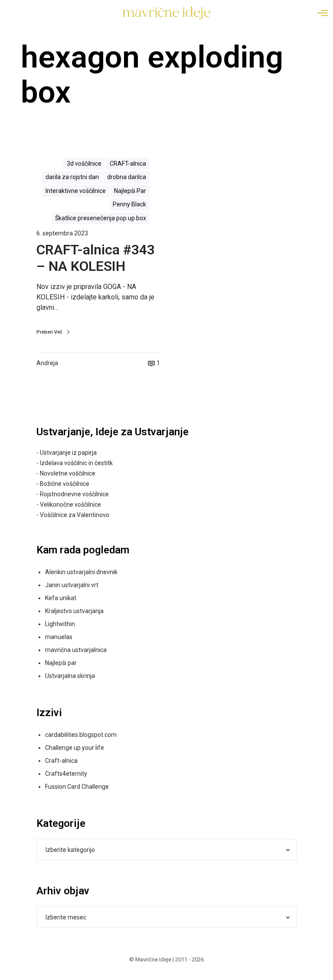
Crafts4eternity (66, 773)
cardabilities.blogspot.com (81, 734)
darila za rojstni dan (72, 177)
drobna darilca (126, 177)
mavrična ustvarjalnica (76, 649)
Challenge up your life (74, 747)
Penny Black (129, 204)
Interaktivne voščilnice (76, 190)
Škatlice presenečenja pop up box (100, 218)
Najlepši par (61, 662)
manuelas (58, 636)
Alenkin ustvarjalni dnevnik (81, 572)
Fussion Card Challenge (77, 786)
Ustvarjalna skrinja (70, 675)
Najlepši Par (130, 190)
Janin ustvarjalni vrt (71, 585)
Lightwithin (60, 623)
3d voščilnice (84, 163)
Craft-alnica (61, 760)
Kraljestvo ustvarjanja (74, 610)
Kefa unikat (60, 597)
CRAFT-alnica (128, 163)
